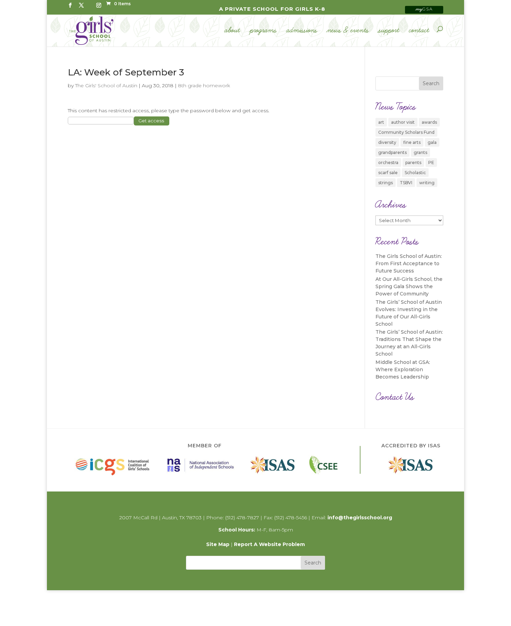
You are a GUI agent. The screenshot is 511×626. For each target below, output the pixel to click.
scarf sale (388, 172)
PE (431, 162)
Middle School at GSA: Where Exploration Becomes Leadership (402, 369)
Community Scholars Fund (406, 132)
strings (385, 182)
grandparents (392, 152)
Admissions (301, 30)
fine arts (412, 142)
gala (432, 142)
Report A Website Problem (269, 544)
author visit (403, 122)
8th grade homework (204, 85)
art (381, 122)
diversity (387, 142)
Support (389, 30)
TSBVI (406, 182)
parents (413, 162)
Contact (419, 30)
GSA (424, 8)
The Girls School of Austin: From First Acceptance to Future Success (408, 263)
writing (427, 182)
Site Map (217, 544)
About (232, 30)
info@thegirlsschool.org (359, 517)
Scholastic (415, 172)
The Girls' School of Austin (106, 85)
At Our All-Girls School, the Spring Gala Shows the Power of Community (409, 286)
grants (420, 152)
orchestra (388, 162)
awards (429, 122)
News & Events (348, 30)
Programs (263, 30)
